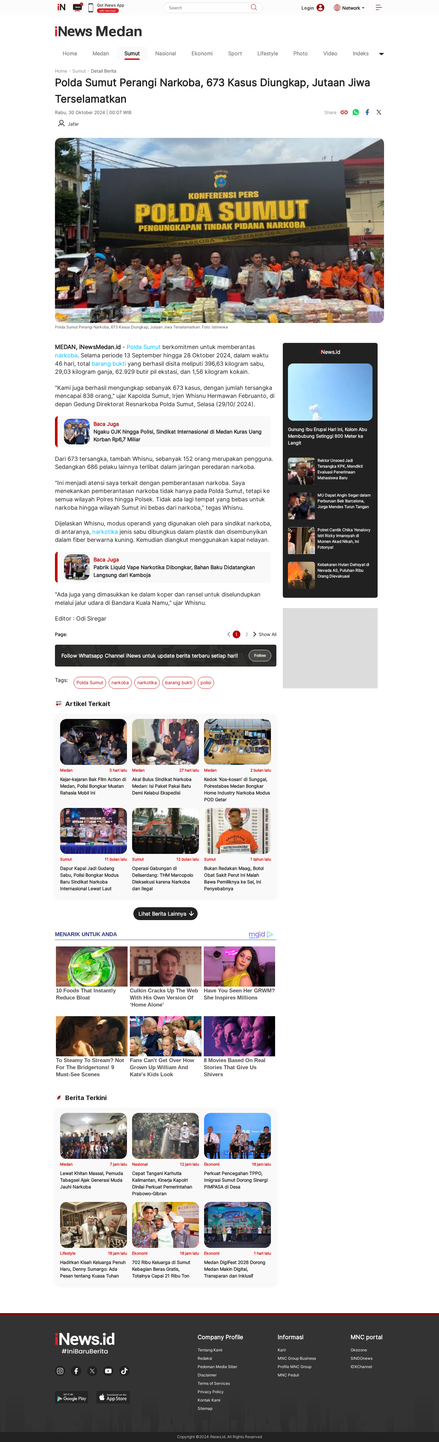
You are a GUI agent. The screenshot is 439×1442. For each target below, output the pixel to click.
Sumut (132, 53)
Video (330, 53)
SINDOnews (361, 1358)
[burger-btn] (379, 7)
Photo (300, 53)
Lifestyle (267, 53)
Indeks (361, 53)
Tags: (61, 680)
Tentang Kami (210, 1350)
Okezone (359, 1350)
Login (307, 8)
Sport (235, 53)
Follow (260, 655)
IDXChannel (361, 1366)
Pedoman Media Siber (217, 1366)
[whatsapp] (356, 112)
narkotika (105, 531)
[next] (254, 634)
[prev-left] (228, 634)
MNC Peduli (288, 1375)
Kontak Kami (209, 1400)
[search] (254, 8)
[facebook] (367, 112)
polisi (206, 682)
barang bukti (109, 363)
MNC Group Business (297, 1358)
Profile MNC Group (294, 1366)
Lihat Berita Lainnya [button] (162, 913)
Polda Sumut (144, 347)
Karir (282, 1350)
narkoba (66, 355)
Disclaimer (207, 1375)
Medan (101, 53)
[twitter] (379, 112)
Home (70, 53)
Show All (267, 634)
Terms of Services (214, 1383)
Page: (61, 634)
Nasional (165, 53)
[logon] (61, 8)
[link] (344, 112)
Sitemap (205, 1408)
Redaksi (205, 1358)
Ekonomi (202, 53)
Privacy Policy (211, 1391)
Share (330, 112)
